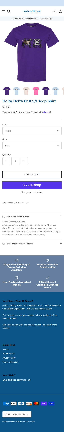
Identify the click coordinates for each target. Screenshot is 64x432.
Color (5, 124)
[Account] (53, 11)
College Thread (13, 421)
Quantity (6, 154)
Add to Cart (32, 174)
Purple (8, 131)
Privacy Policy (9, 358)
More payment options (32, 192)
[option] (32, 53)
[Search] (10, 11)
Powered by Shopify (27, 421)
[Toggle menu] (3, 11)
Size (4, 139)
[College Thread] (32, 11)
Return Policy (8, 353)
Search (5, 349)
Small (7, 145)
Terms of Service (10, 362)
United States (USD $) (15, 414)
